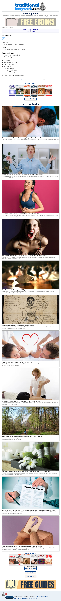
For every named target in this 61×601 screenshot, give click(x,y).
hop (30, 30)
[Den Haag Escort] (4, 38)
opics (27, 31)
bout (33, 31)
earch (36, 30)
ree (24, 30)
